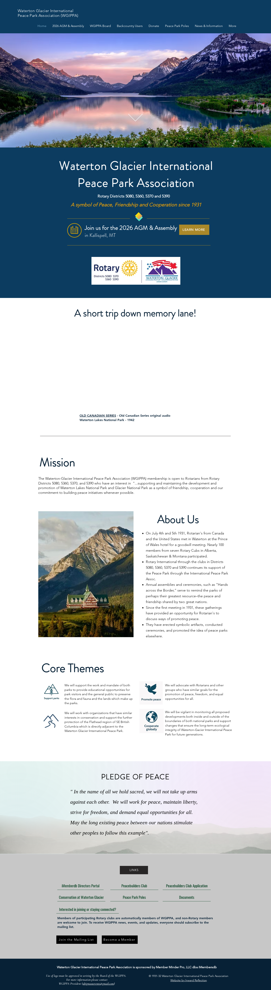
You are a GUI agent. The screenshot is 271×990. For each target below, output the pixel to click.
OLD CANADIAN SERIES (98, 415)
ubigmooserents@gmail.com (98, 984)
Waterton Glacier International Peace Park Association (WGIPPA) (48, 13)
